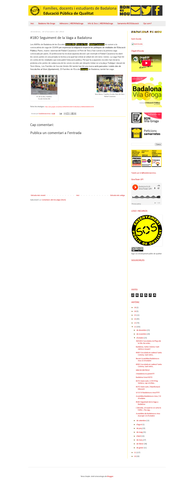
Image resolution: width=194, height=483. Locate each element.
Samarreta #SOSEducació (128, 24)
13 (135, 323)
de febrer (140, 444)
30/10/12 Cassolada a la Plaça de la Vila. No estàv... (148, 342)
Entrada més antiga (117, 195)
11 (135, 453)
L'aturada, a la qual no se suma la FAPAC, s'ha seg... (148, 409)
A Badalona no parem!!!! (145, 374)
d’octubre (140, 338)
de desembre (141, 330)
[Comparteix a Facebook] (72, 113)
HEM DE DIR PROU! (143, 370)
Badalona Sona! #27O (144, 377)
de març (139, 440)
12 (135, 327)
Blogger (110, 476)
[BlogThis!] (67, 113)
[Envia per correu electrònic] (65, 113)
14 (135, 319)
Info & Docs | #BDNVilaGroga (100, 24)
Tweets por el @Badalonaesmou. (143, 173)
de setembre (141, 421)
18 (135, 308)
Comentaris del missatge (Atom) (54, 200)
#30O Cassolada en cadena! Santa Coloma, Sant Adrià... (149, 354)
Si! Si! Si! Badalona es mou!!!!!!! (148, 393)
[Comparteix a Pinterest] (75, 113)
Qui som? (147, 24)
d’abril (138, 436)
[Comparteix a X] (70, 113)
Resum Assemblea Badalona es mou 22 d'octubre (147, 360)
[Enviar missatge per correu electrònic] (60, 114)
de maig (139, 432)
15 (135, 315)
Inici (32, 24)
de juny (139, 428)
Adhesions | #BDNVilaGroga (71, 24)
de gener (140, 448)
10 (135, 456)
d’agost (139, 425)
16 (135, 311)
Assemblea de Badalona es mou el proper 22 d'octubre (148, 415)
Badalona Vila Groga (46, 24)
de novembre (141, 334)
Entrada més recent (38, 195)
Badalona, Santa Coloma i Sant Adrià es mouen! (147, 348)
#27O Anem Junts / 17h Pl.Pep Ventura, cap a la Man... (147, 382)
